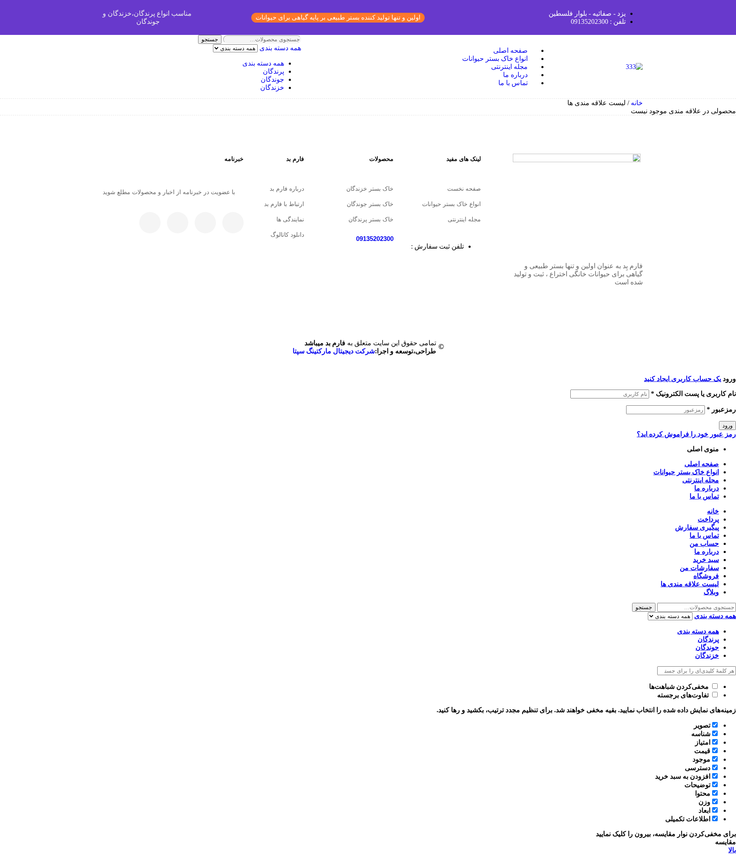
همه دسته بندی (263, 63)
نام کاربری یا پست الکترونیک (693, 393)
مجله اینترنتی (464, 219)
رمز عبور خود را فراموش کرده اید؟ (686, 434)
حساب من (704, 543)
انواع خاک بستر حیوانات (451, 204)
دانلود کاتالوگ (287, 234)
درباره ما (706, 488)
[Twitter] (205, 222)
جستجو (209, 39)
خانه (637, 102)
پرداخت (708, 519)
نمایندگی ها (290, 219)
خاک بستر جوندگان (370, 204)
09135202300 (375, 238)
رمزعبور (721, 409)
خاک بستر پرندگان (371, 219)
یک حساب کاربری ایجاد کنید (682, 378)
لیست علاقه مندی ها (690, 583)
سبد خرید (706, 559)
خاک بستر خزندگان (370, 188)
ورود (727, 425)
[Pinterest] (150, 222)
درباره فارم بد (287, 188)
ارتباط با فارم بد (284, 204)
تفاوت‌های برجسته (683, 695)
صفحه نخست (464, 188)
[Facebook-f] (233, 222)
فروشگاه (706, 575)
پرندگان (273, 71)
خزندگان (272, 87)
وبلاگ (711, 592)
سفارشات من (699, 567)
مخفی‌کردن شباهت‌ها (679, 686)
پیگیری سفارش (697, 527)
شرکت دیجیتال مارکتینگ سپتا (334, 351)
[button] (338, 18)
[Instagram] (177, 222)
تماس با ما (704, 496)
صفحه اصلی (701, 463)
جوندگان (272, 79)
